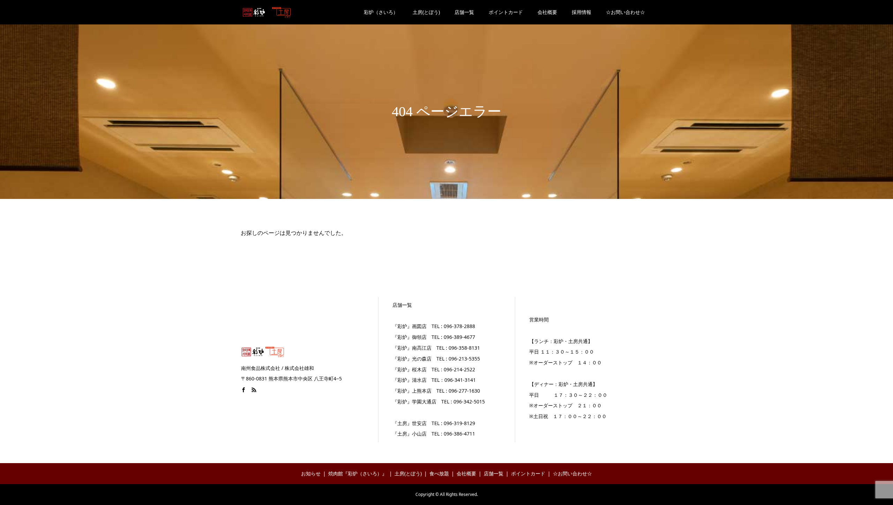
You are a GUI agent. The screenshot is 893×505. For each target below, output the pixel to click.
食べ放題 (439, 473)
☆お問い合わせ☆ (625, 12)
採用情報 (581, 12)
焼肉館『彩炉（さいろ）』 (357, 473)
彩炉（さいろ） (381, 12)
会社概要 (547, 12)
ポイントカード (506, 12)
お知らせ (311, 473)
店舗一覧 (464, 12)
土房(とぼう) (426, 12)
